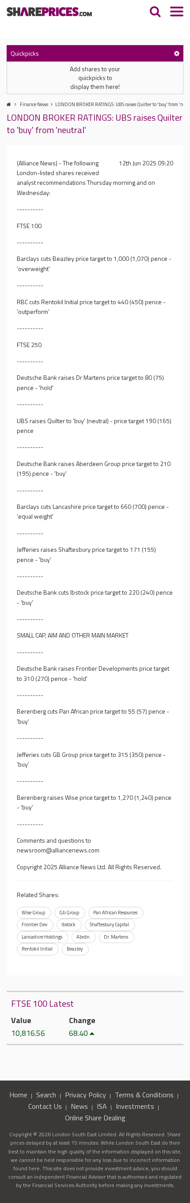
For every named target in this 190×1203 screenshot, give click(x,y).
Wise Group (33, 912)
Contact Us (45, 1106)
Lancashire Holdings (42, 936)
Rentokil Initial (37, 948)
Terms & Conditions (144, 1094)
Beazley (75, 948)
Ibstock (68, 924)
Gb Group (69, 912)
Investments (135, 1106)
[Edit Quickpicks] (176, 53)
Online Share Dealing (95, 1117)
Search (46, 1094)
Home (18, 1094)
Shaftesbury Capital (109, 924)
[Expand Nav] (176, 13)
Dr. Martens (116, 936)
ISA (102, 1106)
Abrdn (83, 936)
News (79, 1106)
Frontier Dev (34, 924)
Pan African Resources (115, 912)
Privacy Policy (85, 1094)
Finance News (34, 104)
